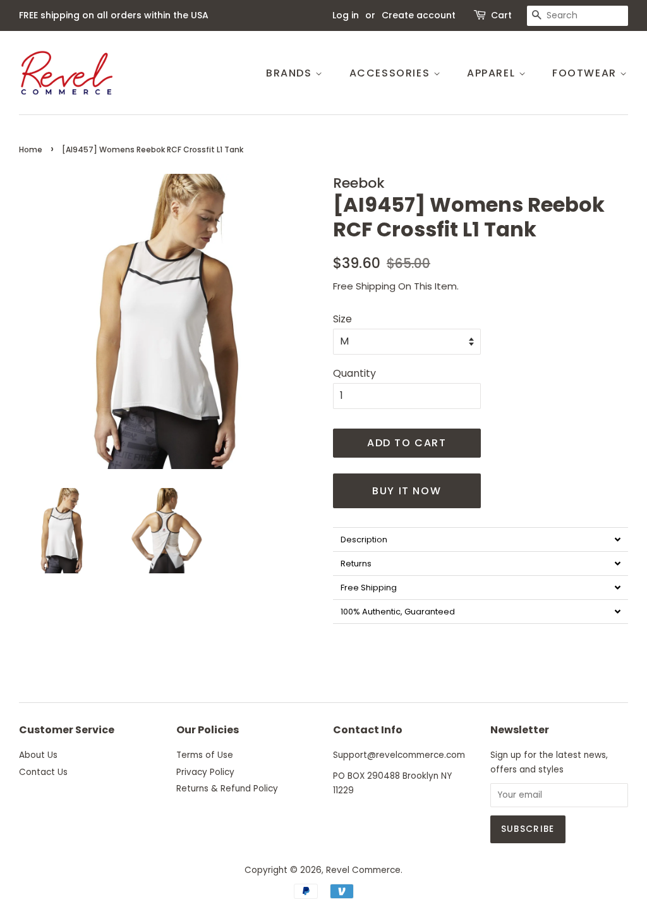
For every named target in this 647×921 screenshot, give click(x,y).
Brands (290, 73)
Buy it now (406, 491)
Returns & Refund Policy (227, 789)
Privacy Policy (205, 772)
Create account (419, 15)
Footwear (586, 73)
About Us (38, 755)
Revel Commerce (363, 870)
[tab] (480, 539)
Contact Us (43, 772)
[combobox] (577, 16)
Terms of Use (204, 755)
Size (342, 319)
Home (30, 149)
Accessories (391, 73)
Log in (345, 15)
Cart (501, 15)
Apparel (493, 73)
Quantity (354, 373)
